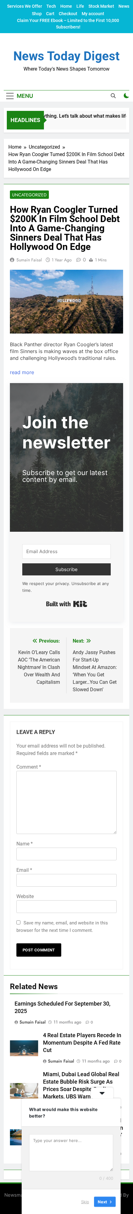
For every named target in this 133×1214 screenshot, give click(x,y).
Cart (50, 13)
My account (93, 13)
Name (24, 844)
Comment (28, 767)
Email (24, 870)
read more (22, 372)
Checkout (68, 13)
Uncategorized (29, 195)
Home (66, 6)
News (123, 6)
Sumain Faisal (29, 260)
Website (25, 896)
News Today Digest (66, 56)
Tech (51, 6)
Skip (85, 1201)
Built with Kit (66, 603)
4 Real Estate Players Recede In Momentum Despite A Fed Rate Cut (82, 1042)
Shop (37, 13)
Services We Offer (24, 6)
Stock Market (101, 6)
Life (80, 6)
